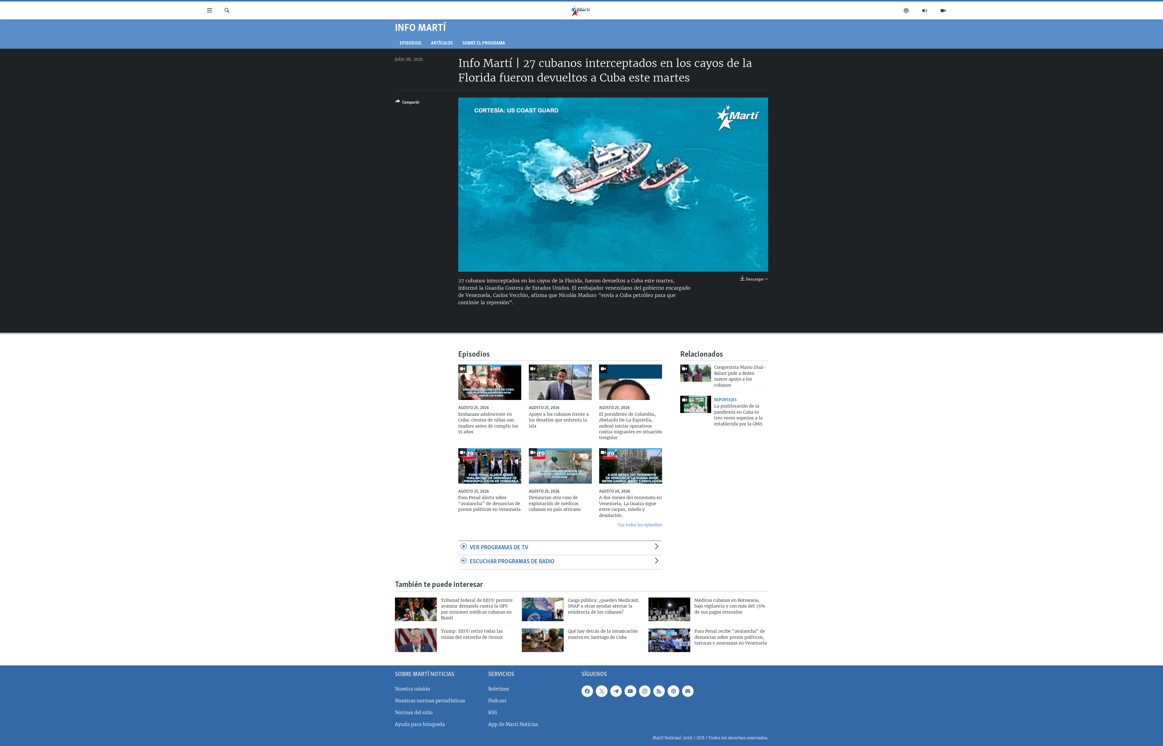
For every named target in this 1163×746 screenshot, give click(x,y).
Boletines (498, 689)
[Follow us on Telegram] (616, 691)
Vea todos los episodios (640, 525)
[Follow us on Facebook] (587, 691)
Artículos (442, 43)
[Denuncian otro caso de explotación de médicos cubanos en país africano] (560, 466)
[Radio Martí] (925, 10)
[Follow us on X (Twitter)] (601, 691)
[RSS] (659, 691)
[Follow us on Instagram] (645, 691)
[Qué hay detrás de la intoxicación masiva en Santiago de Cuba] (543, 640)
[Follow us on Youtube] (630, 691)
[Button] (407, 103)
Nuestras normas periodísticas (430, 701)
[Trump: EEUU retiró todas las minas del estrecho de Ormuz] (416, 640)
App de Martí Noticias (513, 724)
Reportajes (725, 400)
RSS (492, 712)
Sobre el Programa (483, 43)
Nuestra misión (412, 689)
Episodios (410, 43)
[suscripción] (688, 691)
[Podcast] (906, 10)
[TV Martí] (943, 10)
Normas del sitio (413, 712)
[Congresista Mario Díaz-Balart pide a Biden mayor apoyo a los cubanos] (695, 373)
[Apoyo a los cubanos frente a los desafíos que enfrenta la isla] (560, 382)
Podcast (497, 701)
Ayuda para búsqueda (420, 724)
